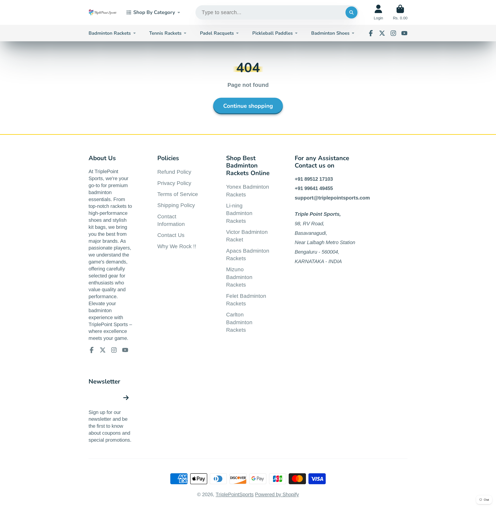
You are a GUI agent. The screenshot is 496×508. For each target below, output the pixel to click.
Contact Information (171, 220)
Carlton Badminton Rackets (239, 322)
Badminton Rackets (110, 33)
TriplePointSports (235, 494)
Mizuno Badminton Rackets (239, 277)
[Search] (351, 12)
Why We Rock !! (176, 246)
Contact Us (170, 235)
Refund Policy (174, 172)
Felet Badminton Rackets (246, 300)
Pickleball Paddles (272, 33)
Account (378, 12)
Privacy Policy (174, 183)
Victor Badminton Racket (247, 236)
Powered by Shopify (277, 494)
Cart (400, 12)
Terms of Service (177, 194)
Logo (103, 12)
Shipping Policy (176, 205)
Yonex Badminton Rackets (247, 190)
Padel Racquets (217, 33)
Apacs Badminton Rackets (247, 254)
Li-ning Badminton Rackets (239, 213)
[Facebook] (371, 33)
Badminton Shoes (330, 33)
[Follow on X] (382, 33)
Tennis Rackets (165, 33)
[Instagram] (393, 33)
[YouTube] (404, 33)
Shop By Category (154, 12)
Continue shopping (248, 106)
